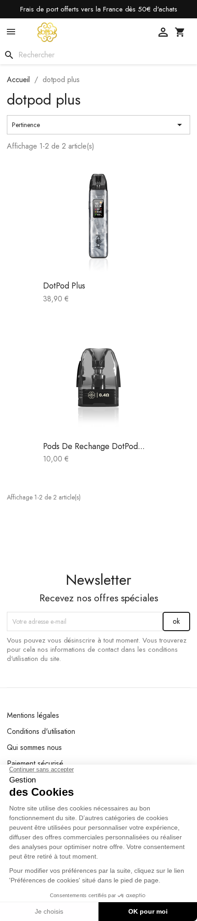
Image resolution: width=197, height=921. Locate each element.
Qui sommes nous (34, 747)
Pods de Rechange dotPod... (94, 446)
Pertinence (98, 124)
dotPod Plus (64, 286)
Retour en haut (150, 523)
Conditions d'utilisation (41, 731)
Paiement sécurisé (35, 763)
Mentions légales (33, 715)
